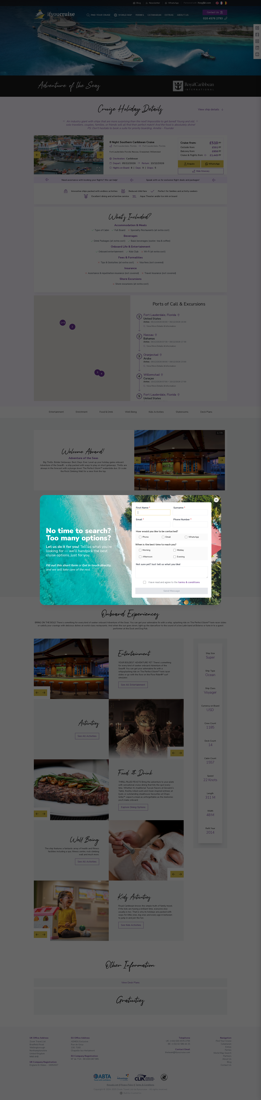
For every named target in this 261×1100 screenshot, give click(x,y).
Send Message (171, 591)
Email (140, 519)
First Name (143, 507)
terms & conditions (189, 582)
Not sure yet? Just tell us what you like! (158, 564)
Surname (179, 507)
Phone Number (182, 519)
